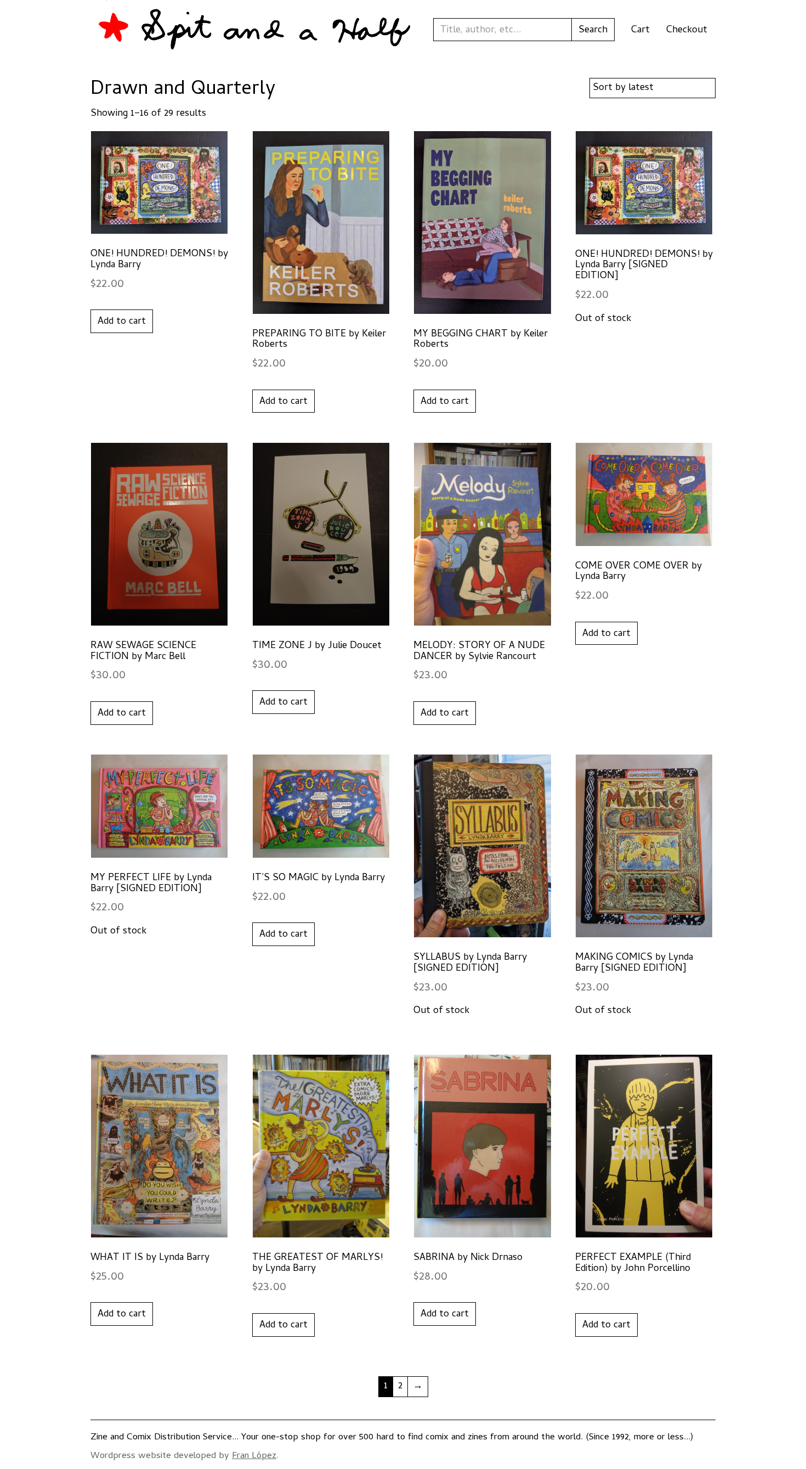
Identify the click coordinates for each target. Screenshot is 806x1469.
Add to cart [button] (122, 322)
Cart (640, 30)
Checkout (686, 30)
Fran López (254, 1456)
